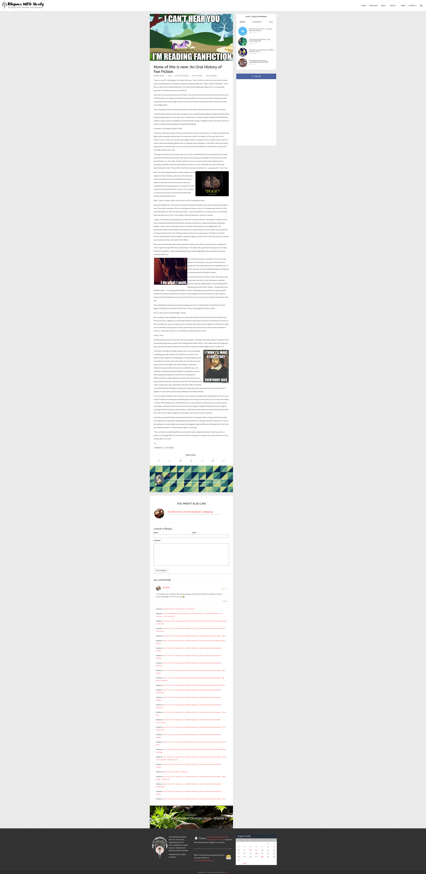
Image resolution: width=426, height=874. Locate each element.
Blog (383, 5)
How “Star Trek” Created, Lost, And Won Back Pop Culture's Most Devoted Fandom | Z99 (194, 685)
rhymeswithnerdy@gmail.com (204, 860)
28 (262, 857)
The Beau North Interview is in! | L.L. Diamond (179, 609)
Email (194, 532)
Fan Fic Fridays (169, 447)
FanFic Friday (197, 75)
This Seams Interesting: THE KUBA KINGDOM (259, 40)
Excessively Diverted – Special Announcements (260, 29)
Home (363, 5)
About (393, 5)
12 (250, 850)
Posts (242, 22)
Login (226, 872)
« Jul (244, 863)
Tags (271, 22)
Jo (169, 475)
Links (403, 5)
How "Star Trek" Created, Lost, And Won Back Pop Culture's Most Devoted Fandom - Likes (194, 636)
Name (156, 532)
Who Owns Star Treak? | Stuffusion (175, 772)
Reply (225, 601)
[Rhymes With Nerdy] (23, 5)
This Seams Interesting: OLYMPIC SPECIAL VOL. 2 (261, 51)
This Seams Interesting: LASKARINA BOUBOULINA (258, 61)
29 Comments (211, 75)
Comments (257, 22)
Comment (157, 540)
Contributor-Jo (158, 447)
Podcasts (373, 5)
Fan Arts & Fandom (181, 75)
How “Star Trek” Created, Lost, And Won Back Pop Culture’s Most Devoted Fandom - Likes (194, 799)
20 (256, 853)
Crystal (166, 587)
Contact (413, 5)
